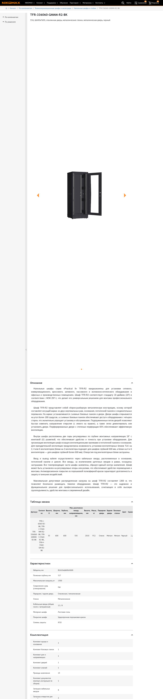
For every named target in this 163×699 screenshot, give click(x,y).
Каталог (40, 3)
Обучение (64, 3)
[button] (38, 198)
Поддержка (51, 3)
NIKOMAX (29, 3)
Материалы (87, 3)
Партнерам (74, 3)
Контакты (100, 3)
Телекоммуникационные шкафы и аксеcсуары (53, 8)
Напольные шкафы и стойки (85, 8)
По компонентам (25, 8)
